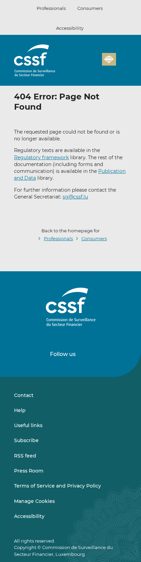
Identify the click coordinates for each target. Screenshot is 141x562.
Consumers (90, 8)
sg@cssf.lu (75, 197)
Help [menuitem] (20, 410)
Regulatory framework (41, 157)
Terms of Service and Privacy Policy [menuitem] (57, 486)
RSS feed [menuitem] (25, 456)
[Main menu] (121, 57)
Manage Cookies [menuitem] (34, 501)
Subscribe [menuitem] (26, 440)
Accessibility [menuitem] (29, 516)
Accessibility (70, 28)
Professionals (51, 8)
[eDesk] (109, 59)
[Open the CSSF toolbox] (94, 63)
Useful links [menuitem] (28, 425)
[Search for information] (86, 63)
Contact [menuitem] (24, 395)
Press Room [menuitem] (28, 471)
